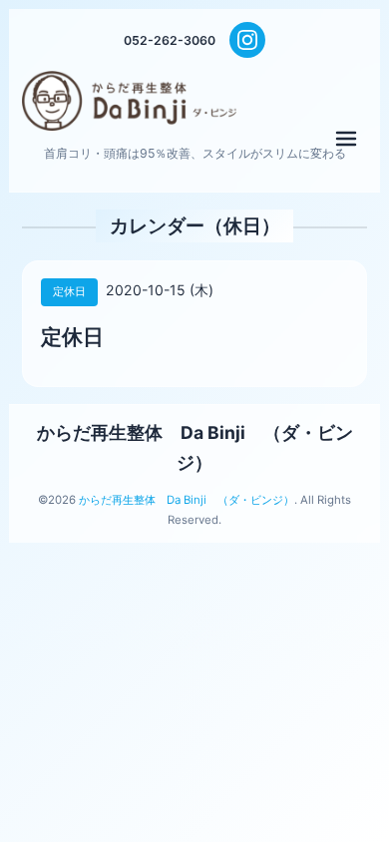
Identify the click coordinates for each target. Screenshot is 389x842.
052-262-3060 (169, 40)
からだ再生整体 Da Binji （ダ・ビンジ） (186, 500)
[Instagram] (247, 40)
